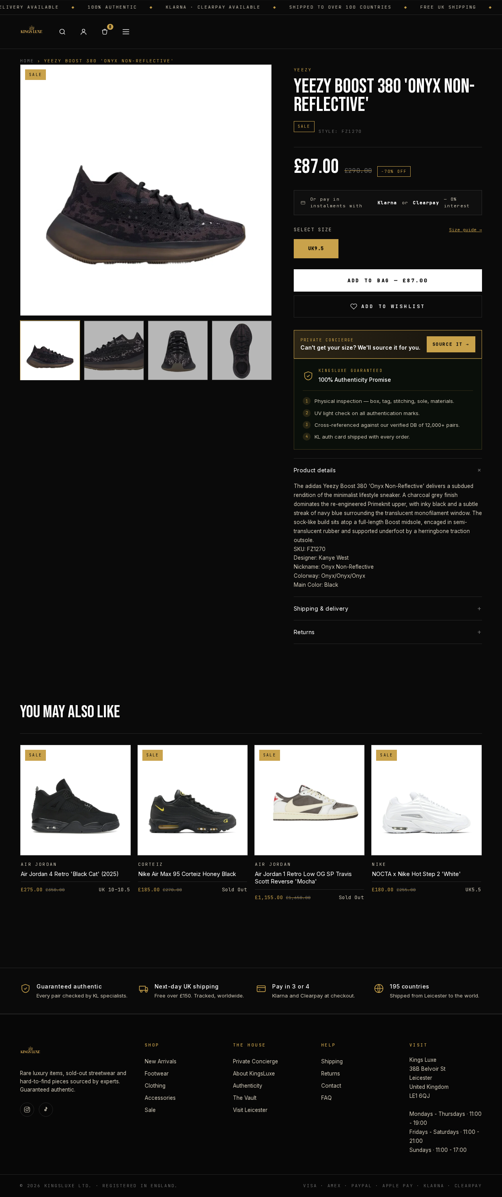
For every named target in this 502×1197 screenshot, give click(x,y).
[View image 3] (178, 351)
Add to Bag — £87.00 (387, 280)
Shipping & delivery (388, 608)
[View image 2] (114, 351)
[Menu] (126, 32)
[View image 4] (242, 351)
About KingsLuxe (254, 1073)
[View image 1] (50, 351)
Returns (388, 632)
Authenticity (247, 1086)
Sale (150, 1110)
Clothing (155, 1086)
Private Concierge (255, 1061)
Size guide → (465, 229)
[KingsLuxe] (31, 31)
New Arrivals (160, 1061)
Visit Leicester (250, 1110)
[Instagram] (27, 1110)
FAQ (326, 1098)
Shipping (332, 1061)
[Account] (83, 32)
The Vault (244, 1098)
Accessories (160, 1098)
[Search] (62, 32)
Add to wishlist (393, 306)
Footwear (157, 1073)
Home (27, 60)
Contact (331, 1086)
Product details (388, 470)
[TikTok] (46, 1110)
